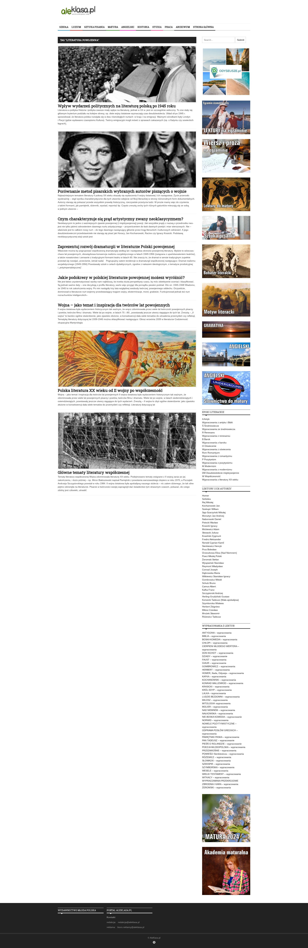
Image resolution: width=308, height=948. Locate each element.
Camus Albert (209, 586)
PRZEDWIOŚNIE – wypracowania (219, 750)
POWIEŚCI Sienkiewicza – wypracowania (223, 754)
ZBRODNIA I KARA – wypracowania (220, 784)
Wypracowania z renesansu (216, 436)
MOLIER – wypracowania (215, 706)
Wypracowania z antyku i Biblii (217, 422)
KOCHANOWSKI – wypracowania (219, 680)
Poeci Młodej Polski (212, 556)
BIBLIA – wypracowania (214, 636)
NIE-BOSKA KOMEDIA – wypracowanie (222, 717)
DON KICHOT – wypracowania (217, 653)
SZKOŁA (63, 27)
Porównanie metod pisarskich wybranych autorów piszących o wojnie (122, 191)
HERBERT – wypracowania (216, 669)
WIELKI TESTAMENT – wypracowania (221, 774)
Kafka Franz (208, 590)
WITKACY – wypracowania (215, 777)
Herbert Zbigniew (211, 606)
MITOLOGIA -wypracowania (216, 703)
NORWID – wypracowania (215, 720)
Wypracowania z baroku (214, 442)
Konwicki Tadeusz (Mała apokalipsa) (220, 600)
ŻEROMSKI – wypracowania (216, 787)
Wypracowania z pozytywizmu (217, 463)
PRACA (169, 27)
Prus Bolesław (209, 549)
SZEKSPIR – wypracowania (216, 764)
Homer (205, 495)
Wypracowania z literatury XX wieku (220, 479)
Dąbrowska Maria (211, 573)
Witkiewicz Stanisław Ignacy (216, 576)
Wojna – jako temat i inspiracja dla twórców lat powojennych (114, 305)
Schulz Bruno (209, 583)
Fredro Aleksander (211, 539)
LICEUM (76, 27)
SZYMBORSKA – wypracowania (218, 767)
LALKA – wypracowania (214, 693)
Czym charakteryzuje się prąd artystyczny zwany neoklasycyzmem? (120, 218)
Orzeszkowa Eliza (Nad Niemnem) (219, 553)
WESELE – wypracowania (215, 770)
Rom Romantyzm (211, 452)
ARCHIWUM (183, 27)
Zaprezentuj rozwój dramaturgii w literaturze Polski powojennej (116, 246)
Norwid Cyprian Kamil (213, 542)
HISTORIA (143, 27)
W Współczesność (211, 476)
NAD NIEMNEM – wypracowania (218, 710)
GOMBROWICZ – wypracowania (218, 666)
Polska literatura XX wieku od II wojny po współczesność (110, 390)
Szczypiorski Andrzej (212, 593)
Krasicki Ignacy (209, 526)
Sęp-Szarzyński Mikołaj (214, 512)
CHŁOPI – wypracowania (214, 643)
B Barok (206, 439)
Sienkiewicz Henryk (212, 546)
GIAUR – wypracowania (214, 663)
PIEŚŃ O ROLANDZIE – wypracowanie (222, 743)
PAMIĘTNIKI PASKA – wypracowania (220, 737)
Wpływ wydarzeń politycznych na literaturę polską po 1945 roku (117, 105)
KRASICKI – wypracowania (215, 686)
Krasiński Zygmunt (211, 536)
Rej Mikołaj (207, 502)
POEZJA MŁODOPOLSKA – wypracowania (223, 747)
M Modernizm (209, 466)
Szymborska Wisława (213, 603)
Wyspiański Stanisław (213, 563)
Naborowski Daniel (211, 519)
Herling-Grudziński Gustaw (215, 596)
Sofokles (206, 499)
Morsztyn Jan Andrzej (213, 516)
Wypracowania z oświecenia (216, 449)
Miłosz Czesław (210, 610)
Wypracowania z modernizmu (217, 469)
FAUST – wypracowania (214, 659)
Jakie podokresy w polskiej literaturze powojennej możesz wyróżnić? (121, 277)
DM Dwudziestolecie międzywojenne (220, 473)
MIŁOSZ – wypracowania (215, 700)
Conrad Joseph (210, 569)
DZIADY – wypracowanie (214, 656)
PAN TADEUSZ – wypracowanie (218, 740)
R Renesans (208, 432)
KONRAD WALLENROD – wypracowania (222, 683)
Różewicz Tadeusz (211, 616)
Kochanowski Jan (211, 505)
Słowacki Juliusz (210, 532)
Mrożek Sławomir (211, 613)
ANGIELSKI (127, 27)
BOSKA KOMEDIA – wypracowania (219, 639)
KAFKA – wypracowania (214, 676)
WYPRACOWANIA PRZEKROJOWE (220, 780)
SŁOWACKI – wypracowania (216, 760)
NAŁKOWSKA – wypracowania (217, 713)
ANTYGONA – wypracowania (216, 632)
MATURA (113, 27)
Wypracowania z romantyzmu (217, 456)
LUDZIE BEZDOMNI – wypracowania (221, 696)
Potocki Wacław (210, 522)
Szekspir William (210, 509)
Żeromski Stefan (210, 559)
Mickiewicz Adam (210, 529)
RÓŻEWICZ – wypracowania (216, 757)
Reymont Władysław (212, 566)
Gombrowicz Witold (212, 579)
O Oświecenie (209, 446)
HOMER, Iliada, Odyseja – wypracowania (223, 673)
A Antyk (206, 419)
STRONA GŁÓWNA (203, 27)
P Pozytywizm (209, 459)
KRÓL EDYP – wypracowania (217, 690)
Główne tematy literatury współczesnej (93, 472)
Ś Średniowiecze (210, 426)
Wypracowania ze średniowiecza (218, 429)
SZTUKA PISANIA (94, 27)
